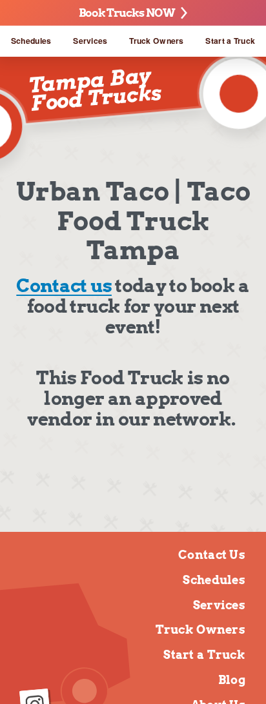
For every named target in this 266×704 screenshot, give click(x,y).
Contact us (64, 286)
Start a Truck (230, 40)
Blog (231, 680)
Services (90, 40)
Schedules (31, 40)
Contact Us (211, 555)
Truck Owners (156, 40)
